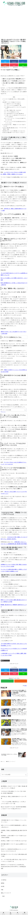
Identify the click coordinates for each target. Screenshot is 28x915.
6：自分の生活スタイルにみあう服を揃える (14, 113)
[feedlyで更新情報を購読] (7, 681)
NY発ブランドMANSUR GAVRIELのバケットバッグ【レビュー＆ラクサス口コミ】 (13, 850)
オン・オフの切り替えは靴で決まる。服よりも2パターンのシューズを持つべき (14, 860)
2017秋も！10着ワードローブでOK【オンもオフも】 (14, 840)
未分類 (2, 886)
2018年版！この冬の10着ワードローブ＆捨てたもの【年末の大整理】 (13, 836)
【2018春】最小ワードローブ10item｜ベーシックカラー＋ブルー (13, 821)
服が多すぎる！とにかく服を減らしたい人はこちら (14, 130)
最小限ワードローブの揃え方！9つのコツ (12, 102)
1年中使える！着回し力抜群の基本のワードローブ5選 (13, 797)
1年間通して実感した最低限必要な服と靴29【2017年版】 (14, 831)
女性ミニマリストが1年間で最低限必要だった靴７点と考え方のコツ (14, 826)
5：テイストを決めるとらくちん (12, 111)
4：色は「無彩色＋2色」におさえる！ (13, 110)
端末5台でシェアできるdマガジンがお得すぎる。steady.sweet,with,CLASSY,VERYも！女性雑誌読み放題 (13, 866)
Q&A (3, 896)
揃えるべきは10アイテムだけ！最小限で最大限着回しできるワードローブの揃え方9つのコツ (13, 807)
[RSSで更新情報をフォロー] (20, 681)
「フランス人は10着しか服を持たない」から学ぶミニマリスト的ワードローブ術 (13, 802)
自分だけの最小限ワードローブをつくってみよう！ (14, 132)
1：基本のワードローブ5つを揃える (13, 103)
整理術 (2, 883)
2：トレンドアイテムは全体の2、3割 (13, 105)
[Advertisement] (14, 22)
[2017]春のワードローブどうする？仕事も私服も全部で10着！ (14, 855)
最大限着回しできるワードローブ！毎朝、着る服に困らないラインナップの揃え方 (14, 787)
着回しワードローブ (5, 660)
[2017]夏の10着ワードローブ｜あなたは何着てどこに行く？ (14, 845)
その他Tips (3, 879)
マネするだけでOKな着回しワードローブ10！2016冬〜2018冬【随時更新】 (13, 792)
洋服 (2, 889)
